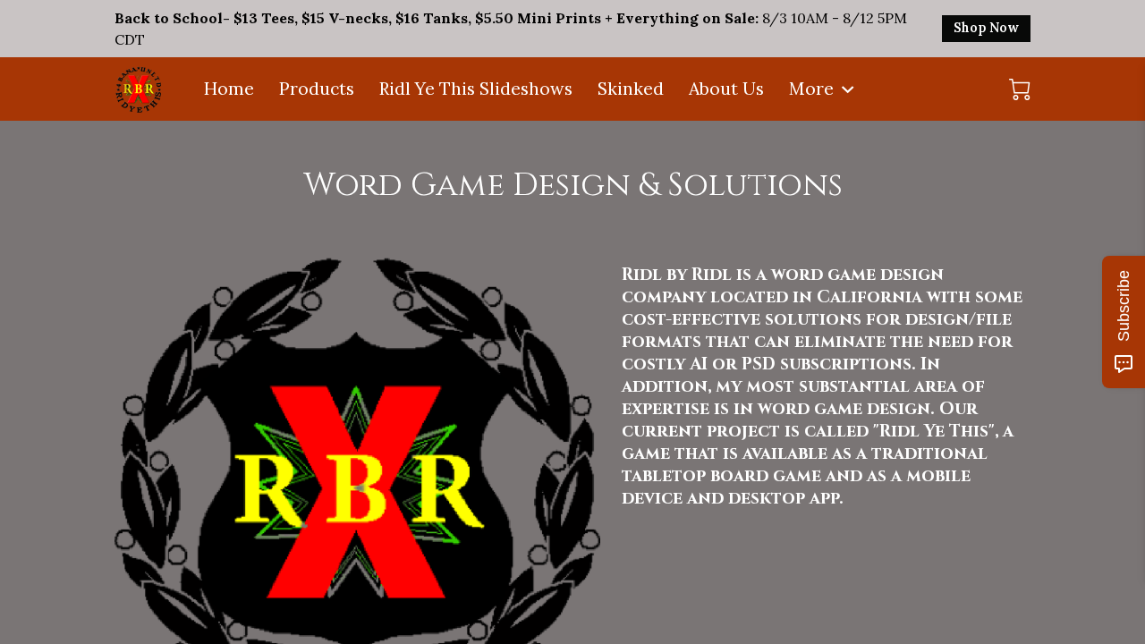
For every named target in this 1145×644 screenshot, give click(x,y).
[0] (1019, 89)
